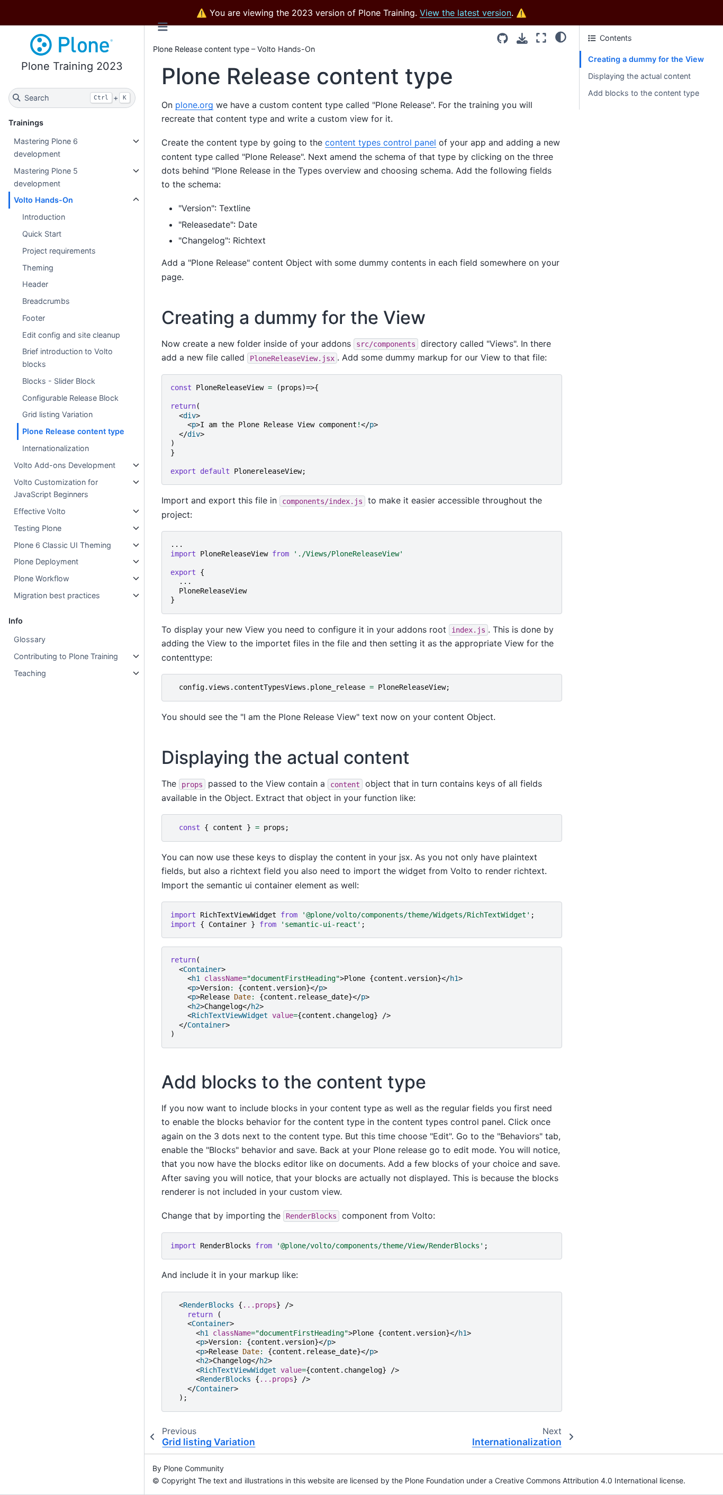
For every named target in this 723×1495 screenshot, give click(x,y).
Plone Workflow (41, 578)
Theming (37, 267)
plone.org (194, 105)
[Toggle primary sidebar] (163, 26)
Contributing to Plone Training (66, 656)
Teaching (30, 673)
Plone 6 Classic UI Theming (62, 545)
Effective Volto (40, 511)
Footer (33, 317)
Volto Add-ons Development (64, 465)
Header (35, 284)
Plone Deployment (46, 561)
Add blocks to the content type (643, 92)
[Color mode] (561, 37)
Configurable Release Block (70, 397)
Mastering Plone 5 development (46, 177)
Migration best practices (57, 595)
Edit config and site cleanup (71, 334)
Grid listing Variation (57, 414)
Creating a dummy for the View (646, 59)
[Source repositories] (502, 38)
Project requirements (59, 250)
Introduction (43, 216)
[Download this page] (522, 38)
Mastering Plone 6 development (46, 147)
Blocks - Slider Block (58, 380)
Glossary (30, 639)
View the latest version (465, 12)
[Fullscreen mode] (541, 38)
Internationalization (55, 448)
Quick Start (41, 233)
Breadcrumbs (46, 300)
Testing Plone (37, 528)
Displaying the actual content (639, 75)
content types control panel (380, 142)
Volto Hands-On (43, 199)
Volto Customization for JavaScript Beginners (56, 488)
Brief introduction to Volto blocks (67, 357)
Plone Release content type (73, 431)
